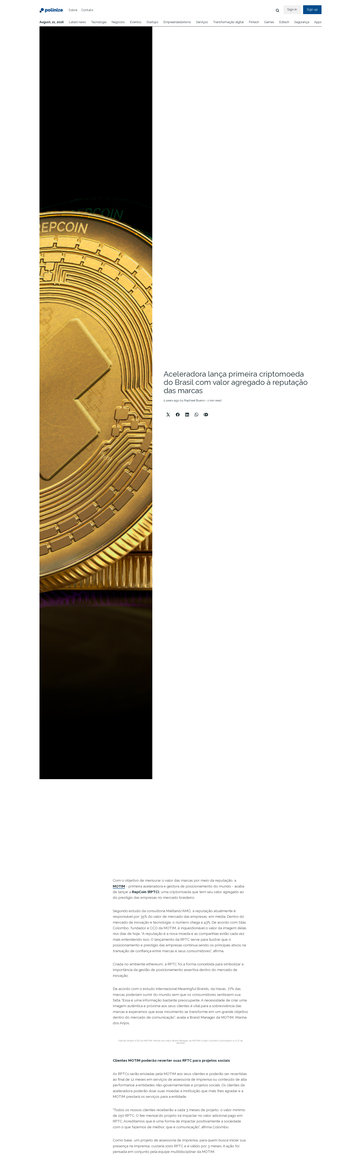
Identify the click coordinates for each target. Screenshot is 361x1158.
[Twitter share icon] (168, 411)
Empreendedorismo (177, 22)
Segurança (301, 22)
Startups (152, 22)
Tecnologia (98, 22)
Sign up (312, 9)
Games (269, 22)
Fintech (254, 22)
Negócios (118, 22)
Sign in (292, 9)
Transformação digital (228, 22)
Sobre (73, 10)
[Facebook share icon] (177, 411)
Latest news (77, 22)
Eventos (135, 22)
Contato (87, 10)
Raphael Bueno (194, 400)
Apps (318, 22)
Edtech (284, 22)
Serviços (202, 22)
